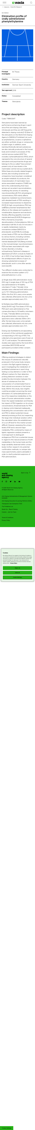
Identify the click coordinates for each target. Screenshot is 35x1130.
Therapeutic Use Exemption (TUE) (12, 504)
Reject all (17, 568)
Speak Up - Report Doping (10, 509)
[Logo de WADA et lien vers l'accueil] (18, 2)
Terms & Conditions (7, 517)
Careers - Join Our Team (9, 512)
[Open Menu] (4, 2)
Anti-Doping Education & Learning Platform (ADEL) (17, 501)
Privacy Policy (6, 520)
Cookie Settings (6, 1128)
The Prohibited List (7, 506)
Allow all (17, 572)
